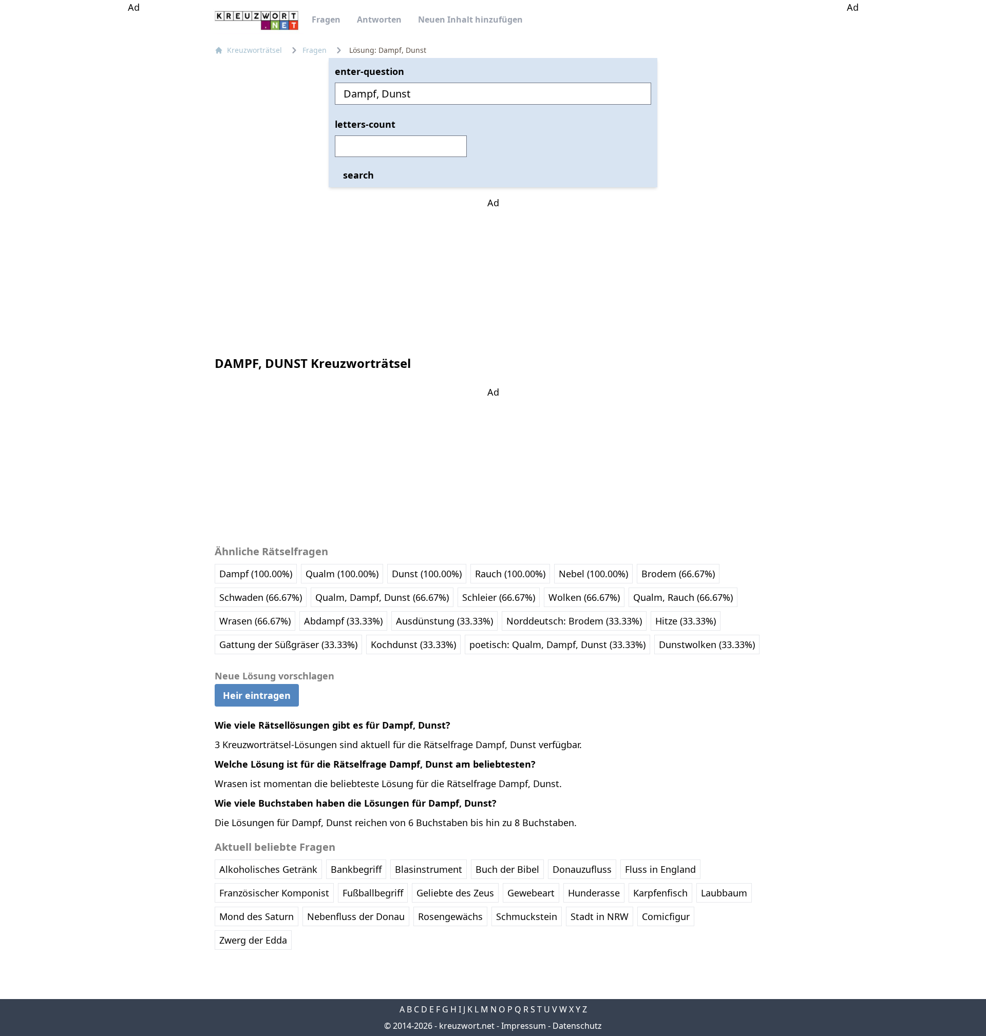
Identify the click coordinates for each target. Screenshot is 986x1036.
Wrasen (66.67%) (255, 621)
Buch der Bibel (507, 869)
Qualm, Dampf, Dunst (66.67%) (382, 597)
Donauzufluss (582, 869)
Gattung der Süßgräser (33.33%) (288, 644)
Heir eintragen (257, 695)
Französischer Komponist (274, 893)
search (358, 175)
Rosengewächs (450, 916)
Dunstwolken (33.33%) (707, 644)
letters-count (365, 124)
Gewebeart (531, 893)
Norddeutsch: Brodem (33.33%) (574, 621)
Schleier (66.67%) (498, 597)
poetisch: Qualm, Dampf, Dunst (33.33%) (557, 644)
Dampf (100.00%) (255, 574)
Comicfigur (666, 916)
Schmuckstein (526, 916)
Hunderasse (594, 893)
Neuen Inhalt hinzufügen (470, 19)
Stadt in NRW (600, 916)
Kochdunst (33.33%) (413, 644)
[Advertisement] (133, 168)
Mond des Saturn (256, 916)
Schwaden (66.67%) (260, 597)
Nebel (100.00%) (593, 574)
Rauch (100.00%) (510, 574)
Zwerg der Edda (253, 940)
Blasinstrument (428, 869)
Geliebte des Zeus (455, 893)
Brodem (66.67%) (678, 574)
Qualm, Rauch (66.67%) (683, 597)
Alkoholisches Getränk (268, 869)
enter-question (369, 71)
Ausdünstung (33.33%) (444, 621)
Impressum (523, 1025)
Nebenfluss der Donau (356, 916)
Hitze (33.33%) (685, 621)
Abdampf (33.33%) (343, 621)
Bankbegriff (356, 869)
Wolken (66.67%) (584, 597)
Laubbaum (724, 893)
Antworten (379, 19)
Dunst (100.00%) (427, 574)
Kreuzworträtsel (254, 50)
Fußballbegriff (373, 893)
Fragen (326, 19)
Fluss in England (660, 869)
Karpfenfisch (660, 893)
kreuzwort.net (467, 1025)
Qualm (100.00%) (342, 574)
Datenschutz (577, 1025)
